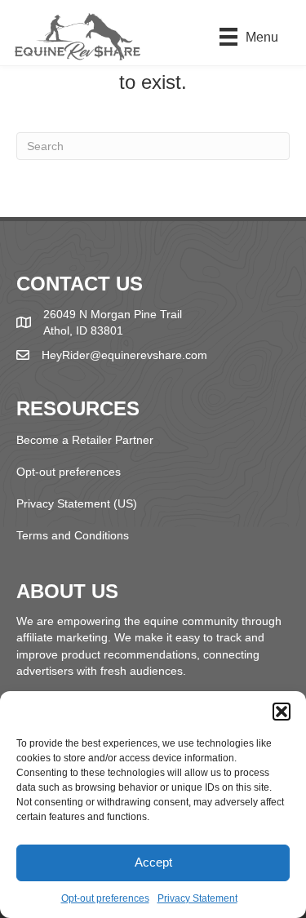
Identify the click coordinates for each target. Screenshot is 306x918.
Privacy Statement (197, 898)
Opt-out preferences (105, 898)
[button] (281, 711)
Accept (153, 862)
